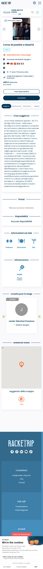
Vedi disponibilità (21, 91)
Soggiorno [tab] (6, 106)
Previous (4, 29)
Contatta (22, 98)
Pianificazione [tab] (16, 106)
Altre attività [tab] (26, 106)
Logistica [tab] (36, 106)
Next (39, 29)
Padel (6, 50)
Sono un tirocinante (21, 534)
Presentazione (21, 506)
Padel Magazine (21, 510)
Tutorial (21, 482)
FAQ (21, 479)
